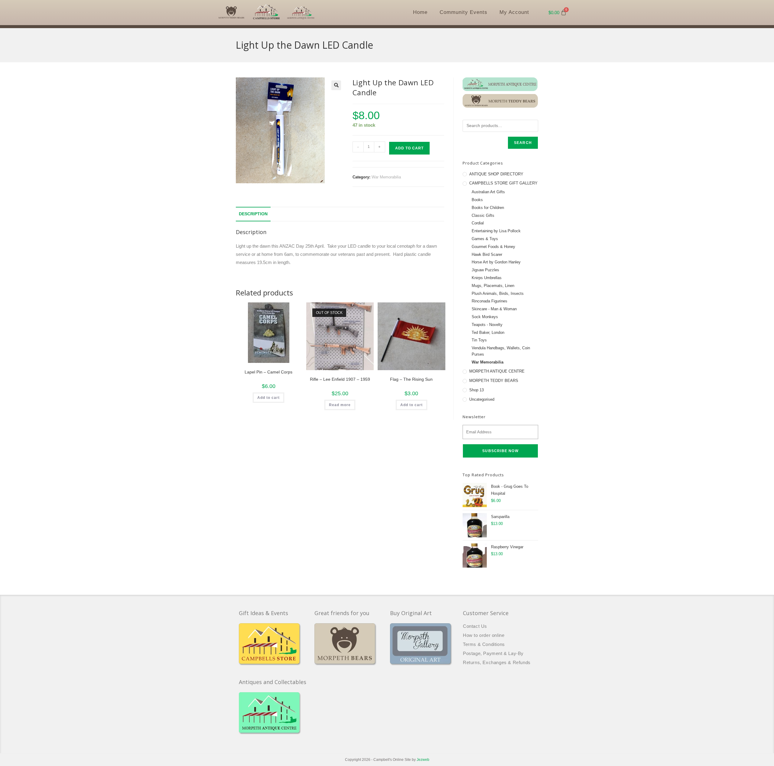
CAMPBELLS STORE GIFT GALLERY (503, 183)
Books (477, 199)
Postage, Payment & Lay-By (493, 653)
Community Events (463, 12)
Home (420, 12)
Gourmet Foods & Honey (493, 246)
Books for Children (488, 207)
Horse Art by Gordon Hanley (496, 262)
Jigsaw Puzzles (485, 270)
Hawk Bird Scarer (487, 254)
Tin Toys (479, 340)
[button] (336, 85)
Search (523, 143)
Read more (340, 405)
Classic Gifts (483, 215)
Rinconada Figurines (489, 301)
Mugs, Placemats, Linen (493, 285)
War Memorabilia (386, 177)
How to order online (483, 635)
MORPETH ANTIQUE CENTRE (497, 371)
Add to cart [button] (268, 398)
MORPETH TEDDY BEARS (493, 380)
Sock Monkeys (485, 317)
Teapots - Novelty (487, 324)
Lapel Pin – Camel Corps (268, 372)
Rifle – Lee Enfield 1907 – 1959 (340, 379)
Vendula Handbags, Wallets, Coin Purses (501, 351)
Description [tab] (253, 214)
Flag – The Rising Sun (411, 379)
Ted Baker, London (488, 332)
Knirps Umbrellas (487, 277)
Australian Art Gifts (488, 192)
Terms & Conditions (484, 644)
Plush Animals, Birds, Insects (498, 293)
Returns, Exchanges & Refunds (497, 662)
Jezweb (423, 760)
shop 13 (476, 390)
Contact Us (475, 626)
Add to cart (409, 148)
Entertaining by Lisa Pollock (496, 231)
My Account (514, 12)
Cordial (478, 223)
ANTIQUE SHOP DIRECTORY (496, 174)
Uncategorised (481, 399)
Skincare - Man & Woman (494, 309)
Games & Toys (485, 238)
